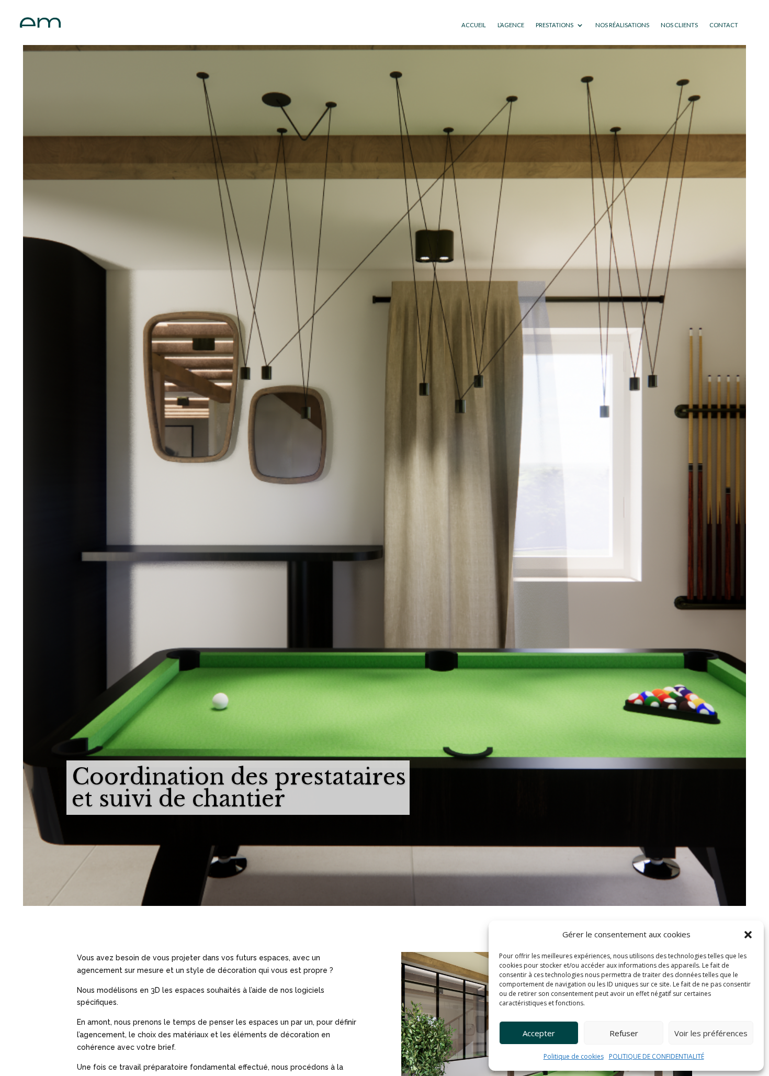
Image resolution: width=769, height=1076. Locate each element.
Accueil (473, 24)
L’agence (510, 24)
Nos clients (679, 24)
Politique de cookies (574, 1056)
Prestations (554, 24)
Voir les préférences (711, 1033)
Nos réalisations (622, 24)
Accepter (539, 1033)
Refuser (623, 1033)
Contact (723, 24)
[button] (748, 934)
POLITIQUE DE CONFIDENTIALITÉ (656, 1056)
